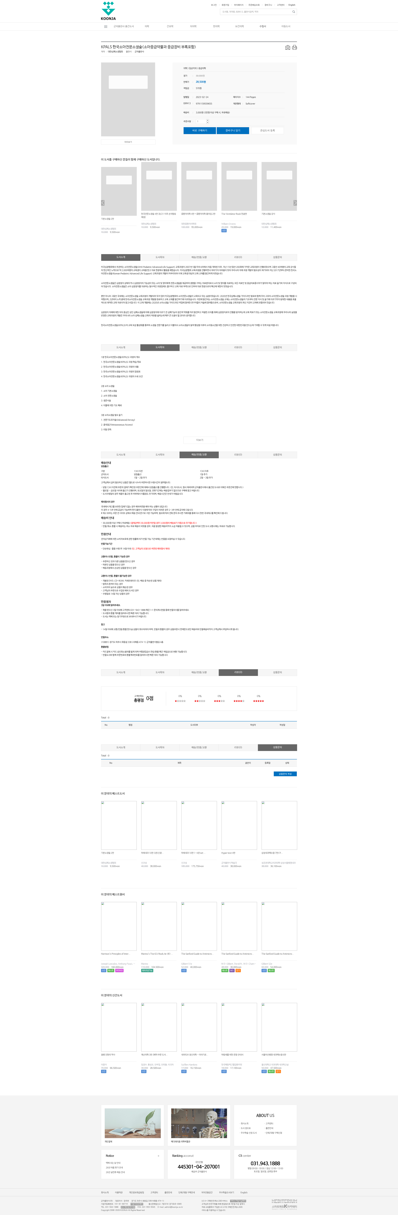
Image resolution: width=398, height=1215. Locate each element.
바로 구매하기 (199, 130)
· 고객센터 (268, 1123)
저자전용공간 (207, 1192)
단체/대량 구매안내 (186, 1192)
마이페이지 (238, 5)
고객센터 (281, 5)
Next (295, 203)
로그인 (214, 5)
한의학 (216, 26)
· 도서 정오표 (245, 1128)
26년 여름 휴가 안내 (114, 1167)
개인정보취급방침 (136, 1192)
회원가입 (225, 5)
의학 (147, 26)
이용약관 (119, 1192)
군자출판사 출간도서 (124, 26)
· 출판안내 (268, 1128)
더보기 (199, 440)
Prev (102, 203)
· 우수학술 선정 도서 (248, 1133)
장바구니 (268, 5)
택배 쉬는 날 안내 (113, 1163)
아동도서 (286, 26)
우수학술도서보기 (226, 1192)
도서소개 (120, 257)
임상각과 (193, 68)
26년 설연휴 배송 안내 (115, 1172)
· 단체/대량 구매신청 (273, 1133)
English (292, 5)
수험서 (262, 26)
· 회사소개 (243, 1123)
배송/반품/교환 (199, 257)
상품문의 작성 (285, 774)
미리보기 (128, 142)
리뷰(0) (238, 257)
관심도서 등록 (267, 130)
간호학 (170, 26)
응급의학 (202, 68)
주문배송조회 (254, 5)
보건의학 (239, 26)
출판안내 (168, 1192)
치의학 (193, 26)
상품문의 (277, 257)
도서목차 (160, 257)
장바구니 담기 (233, 130)
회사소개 (105, 1192)
